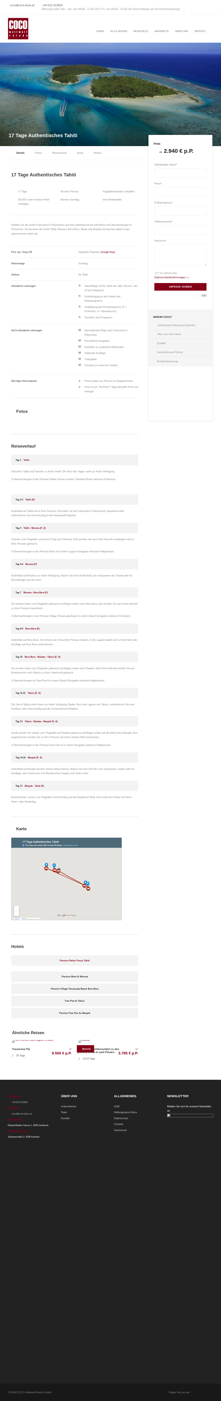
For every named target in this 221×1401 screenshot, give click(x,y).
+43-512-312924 (52, 5)
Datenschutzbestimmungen (169, 277)
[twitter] (202, 9)
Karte (80, 152)
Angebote (162, 31)
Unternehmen (68, 1106)
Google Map (108, 252)
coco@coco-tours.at (22, 5)
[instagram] (213, 9)
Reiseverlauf (59, 152)
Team (64, 1112)
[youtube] (207, 9)
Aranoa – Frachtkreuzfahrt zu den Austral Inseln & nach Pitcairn (99, 1051)
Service (199, 31)
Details (20, 152)
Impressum (120, 1130)
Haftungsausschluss (125, 1112)
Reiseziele (140, 31)
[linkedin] (196, 9)
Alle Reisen (118, 31)
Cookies (118, 1124)
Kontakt (65, 1118)
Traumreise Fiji (21, 1049)
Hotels (97, 152)
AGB (116, 1106)
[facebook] (190, 9)
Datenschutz (121, 1118)
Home (100, 31)
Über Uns (181, 31)
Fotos (38, 152)
